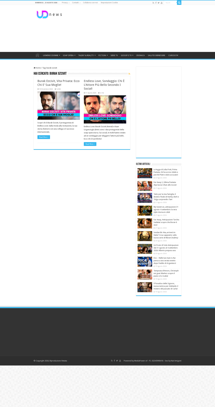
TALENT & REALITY (86, 55)
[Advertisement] (126, 28)
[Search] (179, 2)
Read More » (43, 137)
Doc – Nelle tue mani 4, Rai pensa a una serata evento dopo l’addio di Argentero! (165, 260)
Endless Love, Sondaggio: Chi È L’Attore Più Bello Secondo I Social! (104, 84)
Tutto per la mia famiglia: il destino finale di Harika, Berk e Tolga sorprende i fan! (166, 196)
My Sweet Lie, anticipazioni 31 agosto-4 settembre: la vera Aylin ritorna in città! (166, 209)
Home (38, 68)
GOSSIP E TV (126, 55)
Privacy (65, 3)
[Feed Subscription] (129, 74)
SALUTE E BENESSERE (156, 55)
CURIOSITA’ (173, 55)
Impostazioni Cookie (109, 3)
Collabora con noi (90, 3)
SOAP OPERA (68, 55)
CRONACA (140, 55)
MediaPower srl (140, 361)
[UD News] (50, 13)
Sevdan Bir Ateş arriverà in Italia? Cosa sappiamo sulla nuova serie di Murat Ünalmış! (166, 235)
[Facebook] (156, 3)
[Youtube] (161, 3)
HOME (37, 55)
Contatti (75, 3)
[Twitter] (158, 3)
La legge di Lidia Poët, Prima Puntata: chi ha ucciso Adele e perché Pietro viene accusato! (166, 172)
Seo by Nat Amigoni (173, 361)
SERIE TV (114, 55)
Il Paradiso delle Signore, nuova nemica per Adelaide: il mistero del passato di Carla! (166, 286)
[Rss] (153, 3)
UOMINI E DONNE (50, 55)
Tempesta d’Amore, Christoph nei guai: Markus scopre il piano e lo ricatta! (166, 273)
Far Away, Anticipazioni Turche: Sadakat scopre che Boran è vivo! (166, 222)
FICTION (102, 55)
